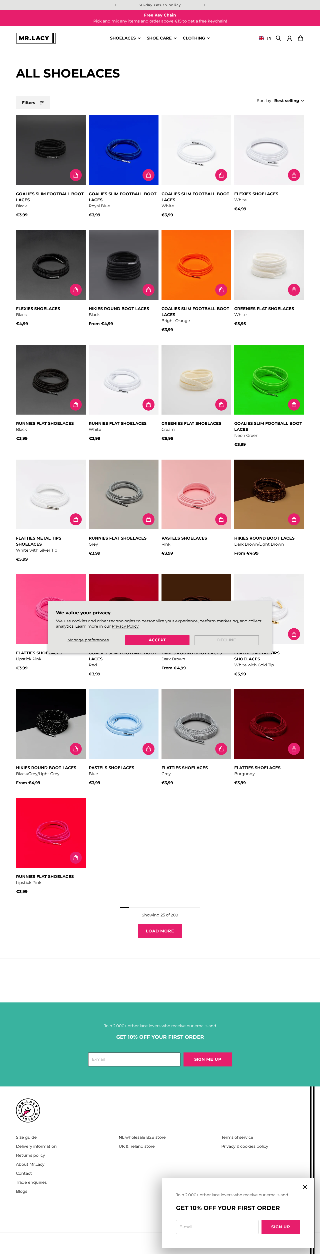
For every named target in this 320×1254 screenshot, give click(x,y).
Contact (24, 1173)
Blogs (21, 1191)
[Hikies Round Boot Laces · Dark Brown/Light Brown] (269, 494)
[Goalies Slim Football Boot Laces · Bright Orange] (196, 265)
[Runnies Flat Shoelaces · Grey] (123, 494)
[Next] (204, 5)
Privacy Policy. (125, 626)
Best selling (286, 100)
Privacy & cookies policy (244, 1146)
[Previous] (115, 5)
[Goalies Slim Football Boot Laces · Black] (51, 150)
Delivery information (36, 1146)
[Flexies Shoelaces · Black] (51, 265)
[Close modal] (305, 1187)
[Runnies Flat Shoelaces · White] (123, 380)
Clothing (194, 38)
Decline (226, 640)
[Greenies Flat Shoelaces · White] (269, 265)
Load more (160, 931)
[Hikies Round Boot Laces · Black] (123, 265)
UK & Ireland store (137, 1146)
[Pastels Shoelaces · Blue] (123, 724)
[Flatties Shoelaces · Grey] (196, 724)
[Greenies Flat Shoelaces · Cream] (196, 380)
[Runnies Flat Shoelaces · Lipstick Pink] (51, 833)
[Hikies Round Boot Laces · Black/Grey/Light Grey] (51, 724)
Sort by (264, 100)
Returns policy (30, 1155)
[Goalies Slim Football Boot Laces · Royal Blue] (123, 150)
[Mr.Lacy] (36, 38)
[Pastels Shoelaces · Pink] (196, 494)
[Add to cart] (76, 175)
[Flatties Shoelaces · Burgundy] (269, 724)
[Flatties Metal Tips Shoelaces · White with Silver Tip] (51, 494)
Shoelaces (123, 38)
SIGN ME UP (208, 1059)
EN (268, 38)
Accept (157, 640)
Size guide (26, 1137)
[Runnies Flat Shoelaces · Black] (51, 380)
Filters (28, 102)
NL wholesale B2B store (142, 1137)
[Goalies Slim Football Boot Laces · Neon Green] (269, 380)
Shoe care (159, 38)
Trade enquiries (31, 1182)
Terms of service (237, 1137)
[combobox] (265, 38)
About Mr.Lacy (30, 1164)
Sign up (280, 1226)
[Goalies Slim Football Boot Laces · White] (196, 150)
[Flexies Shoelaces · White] (269, 150)
